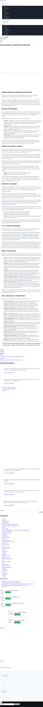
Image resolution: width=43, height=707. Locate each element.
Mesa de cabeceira (7, 30)
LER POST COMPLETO (9, 372)
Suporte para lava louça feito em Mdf (10, 582)
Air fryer (5, 25)
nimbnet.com (5, 551)
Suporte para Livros (6, 565)
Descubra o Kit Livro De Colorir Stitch (10, 581)
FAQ (3, 538)
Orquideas (4, 554)
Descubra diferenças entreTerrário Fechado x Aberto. (11, 359)
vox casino (4, 574)
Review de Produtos (7, 19)
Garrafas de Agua (6, 540)
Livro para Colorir (5, 544)
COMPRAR (8, 592)
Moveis (3, 550)
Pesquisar (2, 510)
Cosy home (4, 534)
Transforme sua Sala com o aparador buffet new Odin (13, 585)
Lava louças (6, 34)
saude (3, 563)
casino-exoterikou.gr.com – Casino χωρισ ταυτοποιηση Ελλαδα (15, 530)
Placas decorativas (6, 555)
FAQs (3, 691)
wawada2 (4, 575)
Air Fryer (5, 15)
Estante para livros (7, 16)
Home (4, 3)
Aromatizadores (6, 18)
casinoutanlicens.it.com (7, 533)
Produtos (4, 557)
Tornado (2, 353)
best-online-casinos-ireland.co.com (9, 525)
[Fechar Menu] (0, 672)
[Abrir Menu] (1, 41)
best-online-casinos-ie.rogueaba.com (10, 524)
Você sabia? (5, 22)
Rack (5, 9)
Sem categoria (5, 564)
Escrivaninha (6, 12)
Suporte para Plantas (6, 567)
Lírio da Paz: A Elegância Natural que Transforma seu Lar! (12, 356)
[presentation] (22, 426)
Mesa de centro (6, 31)
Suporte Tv (4, 568)
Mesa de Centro (5, 548)
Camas (5, 6)
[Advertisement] (21, 57)
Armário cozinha (5, 521)
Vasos (3, 571)
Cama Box (5, 27)
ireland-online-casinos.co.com (8, 541)
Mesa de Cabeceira (6, 547)
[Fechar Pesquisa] (1, 702)
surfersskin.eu (5, 570)
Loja (3, 586)
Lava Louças (4, 543)
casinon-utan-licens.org (7, 531)
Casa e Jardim (6, 21)
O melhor (4, 553)
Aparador (4, 520)
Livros (3, 545)
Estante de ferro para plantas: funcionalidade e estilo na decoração (16, 584)
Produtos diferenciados (7, 558)
